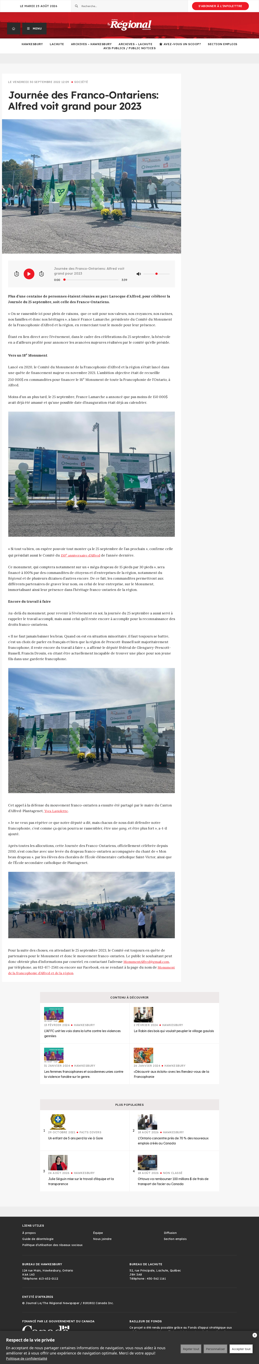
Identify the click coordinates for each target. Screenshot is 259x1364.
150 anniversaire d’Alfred (80, 555)
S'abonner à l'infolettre (220, 6)
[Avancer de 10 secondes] (41, 274)
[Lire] (29, 274)
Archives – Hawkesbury (91, 44)
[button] (34, 28)
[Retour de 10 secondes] (16, 274)
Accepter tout (241, 1349)
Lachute (57, 44)
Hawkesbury (32, 44)
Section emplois (222, 44)
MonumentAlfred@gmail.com (146, 962)
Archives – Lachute (135, 44)
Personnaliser (215, 1349)
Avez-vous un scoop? (182, 44)
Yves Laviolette (56, 811)
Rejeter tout (191, 1349)
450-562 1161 (156, 1278)
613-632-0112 (48, 1278)
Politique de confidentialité (26, 1358)
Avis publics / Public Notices (129, 48)
